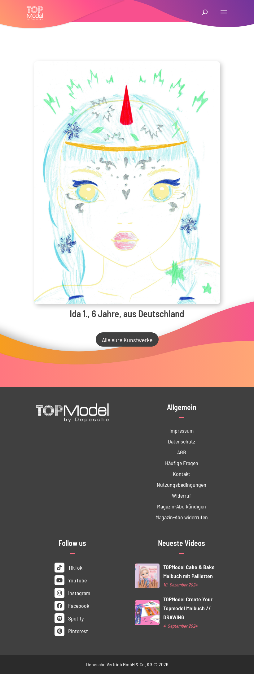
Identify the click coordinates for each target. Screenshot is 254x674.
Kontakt (181, 473)
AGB (181, 452)
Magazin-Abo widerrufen (181, 517)
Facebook (78, 605)
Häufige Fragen (181, 462)
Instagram (78, 592)
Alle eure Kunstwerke (127, 339)
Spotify (75, 618)
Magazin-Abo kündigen (181, 506)
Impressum (181, 430)
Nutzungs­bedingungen (181, 484)
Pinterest (77, 630)
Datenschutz (181, 441)
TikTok (74, 567)
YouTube (77, 580)
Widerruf (181, 495)
